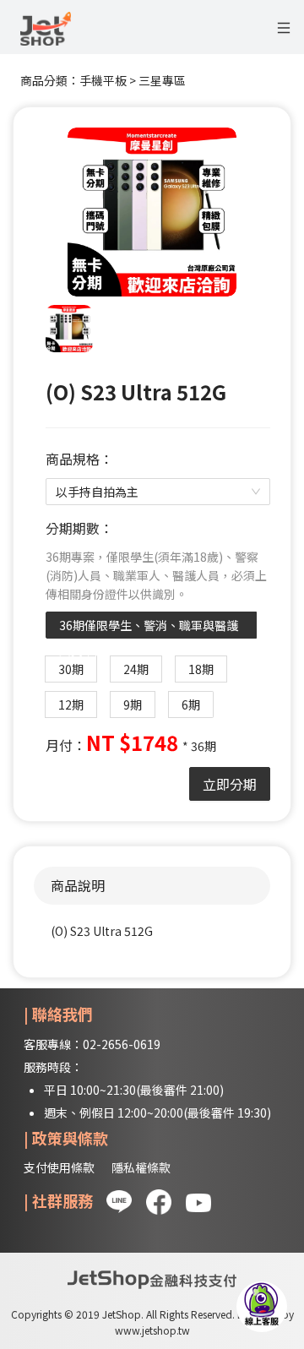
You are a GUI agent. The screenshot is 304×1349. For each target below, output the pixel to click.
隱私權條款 (141, 1167)
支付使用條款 (59, 1167)
